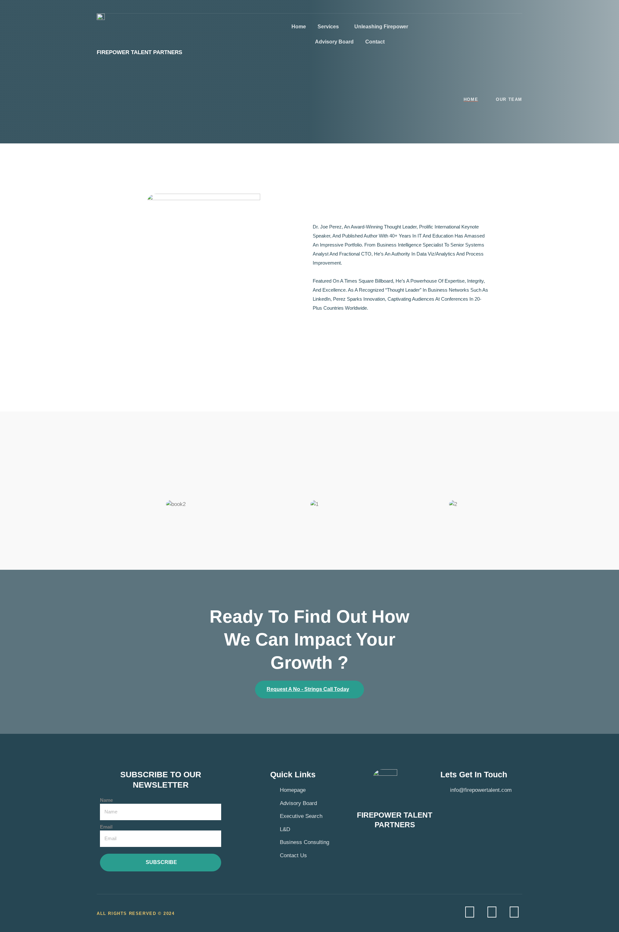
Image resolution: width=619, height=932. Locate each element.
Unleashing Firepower (381, 26)
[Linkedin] (470, 912)
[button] (113, 504)
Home (298, 26)
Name (106, 800)
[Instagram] (514, 912)
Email (106, 827)
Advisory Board (334, 41)
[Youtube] (492, 912)
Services (328, 26)
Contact (375, 41)
